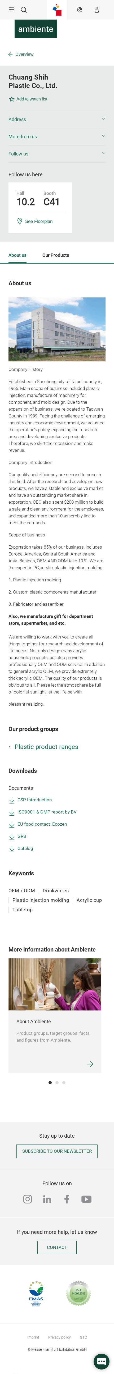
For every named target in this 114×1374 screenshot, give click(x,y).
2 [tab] (57, 1082)
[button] (57, 119)
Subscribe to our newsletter (57, 1151)
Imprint (33, 1337)
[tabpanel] (54, 1015)
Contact (57, 1247)
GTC (83, 1337)
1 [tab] (50, 1082)
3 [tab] (63, 1082)
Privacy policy (59, 1337)
